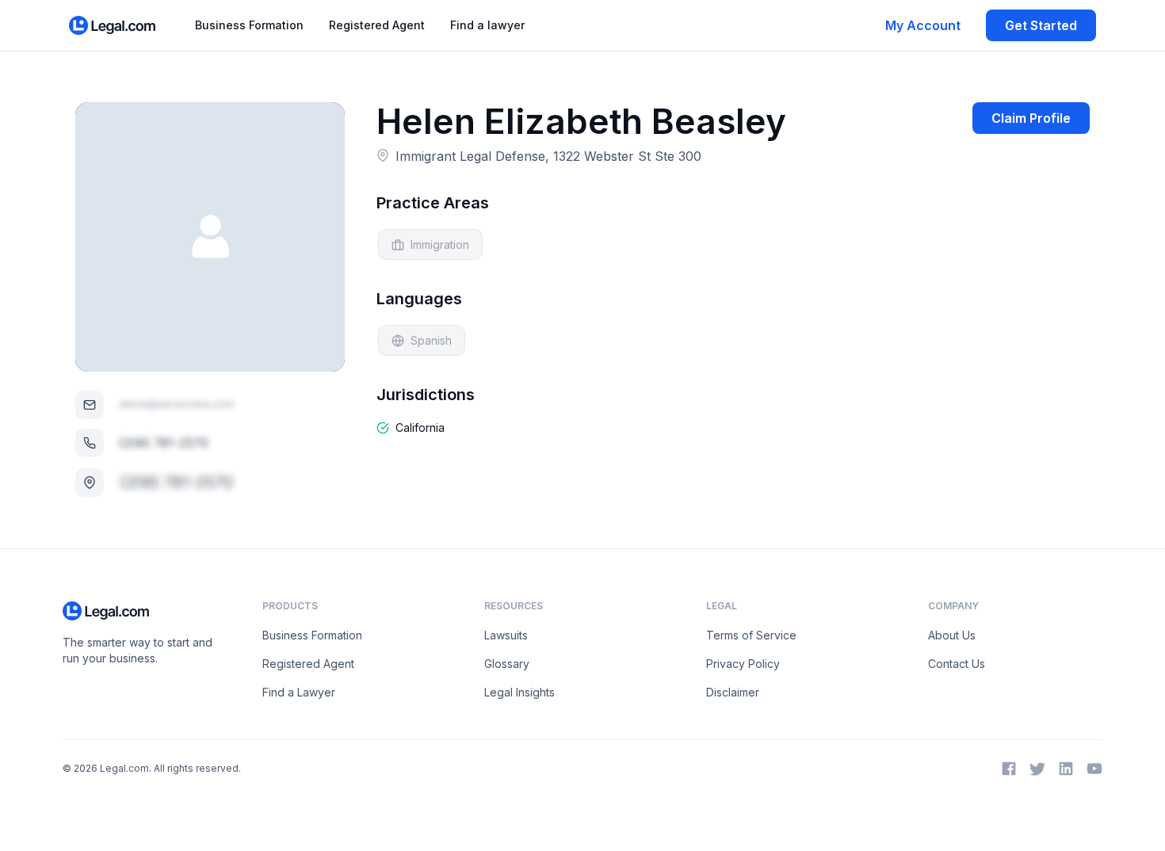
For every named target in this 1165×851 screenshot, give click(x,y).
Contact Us (956, 663)
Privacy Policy (743, 663)
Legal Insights (519, 692)
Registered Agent (377, 25)
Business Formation (249, 25)
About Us (952, 635)
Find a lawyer (487, 25)
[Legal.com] (113, 25)
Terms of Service (751, 635)
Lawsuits (506, 635)
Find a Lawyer (298, 692)
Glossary (506, 663)
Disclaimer (732, 692)
